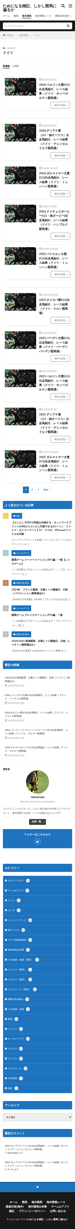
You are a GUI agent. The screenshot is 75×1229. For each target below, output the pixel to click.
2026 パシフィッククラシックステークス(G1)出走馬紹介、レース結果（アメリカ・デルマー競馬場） (36, 731)
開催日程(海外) (63, 15)
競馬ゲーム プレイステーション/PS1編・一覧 (37, 614)
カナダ (14, 910)
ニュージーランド (20, 920)
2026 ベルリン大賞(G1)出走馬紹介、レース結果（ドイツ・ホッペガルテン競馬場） (54, 91)
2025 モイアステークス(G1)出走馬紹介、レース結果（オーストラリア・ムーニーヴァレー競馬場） (36, 1147)
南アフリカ (16, 930)
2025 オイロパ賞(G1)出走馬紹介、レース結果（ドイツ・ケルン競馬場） (54, 306)
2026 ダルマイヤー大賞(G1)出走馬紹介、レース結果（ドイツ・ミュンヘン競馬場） (54, 179)
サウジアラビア (18, 880)
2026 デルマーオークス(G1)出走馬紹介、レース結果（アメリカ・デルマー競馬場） (36, 749)
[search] (68, 25)
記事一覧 (36, 821)
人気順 (15, 66)
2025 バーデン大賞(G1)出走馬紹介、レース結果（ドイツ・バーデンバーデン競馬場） (54, 344)
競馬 (16, 15)
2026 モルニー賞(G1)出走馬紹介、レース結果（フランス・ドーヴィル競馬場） (36, 714)
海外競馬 (26, 15)
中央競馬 (15, 1078)
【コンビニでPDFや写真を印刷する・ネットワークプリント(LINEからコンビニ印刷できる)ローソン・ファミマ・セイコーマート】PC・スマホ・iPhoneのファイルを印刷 (41, 528)
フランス (15, 1028)
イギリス (15, 1048)
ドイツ (37, 35)
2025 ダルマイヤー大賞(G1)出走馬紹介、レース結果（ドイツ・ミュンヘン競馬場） (54, 463)
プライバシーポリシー (32, 1211)
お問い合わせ (58, 1211)
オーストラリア (19, 1038)
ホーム (6, 15)
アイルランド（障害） (22, 989)
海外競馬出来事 (18, 949)
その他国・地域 (18, 1009)
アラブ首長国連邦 (20, 939)
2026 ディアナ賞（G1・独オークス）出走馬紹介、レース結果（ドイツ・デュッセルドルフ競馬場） (54, 139)
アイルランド (17, 1068)
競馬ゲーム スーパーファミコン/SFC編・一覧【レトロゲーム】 (41, 561)
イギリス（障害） (20, 979)
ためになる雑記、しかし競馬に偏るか (30, 8)
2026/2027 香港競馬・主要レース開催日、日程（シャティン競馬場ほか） (37, 679)
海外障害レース (43, 15)
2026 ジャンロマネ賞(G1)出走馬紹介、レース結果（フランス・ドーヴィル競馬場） (35, 697)
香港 (13, 1019)
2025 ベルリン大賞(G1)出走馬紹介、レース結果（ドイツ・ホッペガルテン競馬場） (54, 382)
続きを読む (60, 105)
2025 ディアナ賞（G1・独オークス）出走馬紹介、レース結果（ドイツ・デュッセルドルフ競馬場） (54, 423)
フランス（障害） (19, 969)
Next (46, 489)
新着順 (6, 66)
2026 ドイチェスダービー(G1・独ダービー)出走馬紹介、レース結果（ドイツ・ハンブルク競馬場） (54, 220)
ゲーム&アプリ (22, 553)
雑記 (18, 516)
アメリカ (15, 1058)
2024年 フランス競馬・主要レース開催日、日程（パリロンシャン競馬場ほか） (40, 591)
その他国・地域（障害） (23, 959)
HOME (9, 35)
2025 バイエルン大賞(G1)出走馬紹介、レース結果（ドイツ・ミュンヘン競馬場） (53, 260)
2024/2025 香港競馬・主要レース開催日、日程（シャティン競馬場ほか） (41, 642)
